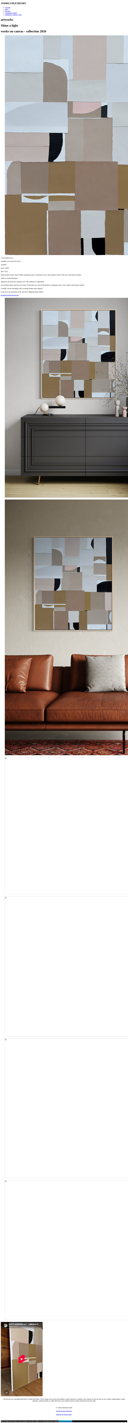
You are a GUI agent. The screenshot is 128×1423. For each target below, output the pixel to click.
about (6, 9)
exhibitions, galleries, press (13, 15)
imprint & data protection (64, 1411)
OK (59, 1421)
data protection (67, 1421)
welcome (7, 7)
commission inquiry (11, 13)
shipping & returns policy (64, 1414)
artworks (7, 11)
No (62, 1421)
